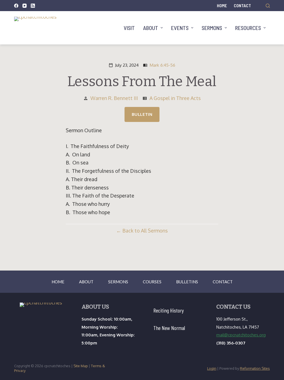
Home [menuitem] (222, 5)
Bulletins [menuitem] (187, 281)
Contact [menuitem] (242, 5)
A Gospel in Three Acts (175, 98)
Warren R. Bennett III (114, 98)
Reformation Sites (255, 368)
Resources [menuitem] (248, 27)
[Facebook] (16, 6)
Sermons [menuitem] (212, 27)
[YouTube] (24, 6)
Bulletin (142, 114)
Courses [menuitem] (152, 281)
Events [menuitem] (180, 27)
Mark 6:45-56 (162, 65)
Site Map (80, 366)
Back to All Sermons (145, 231)
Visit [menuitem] (129, 27)
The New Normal (169, 327)
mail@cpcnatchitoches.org (241, 335)
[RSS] (33, 6)
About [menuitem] (150, 27)
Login (211, 368)
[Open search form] (268, 6)
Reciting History (168, 310)
